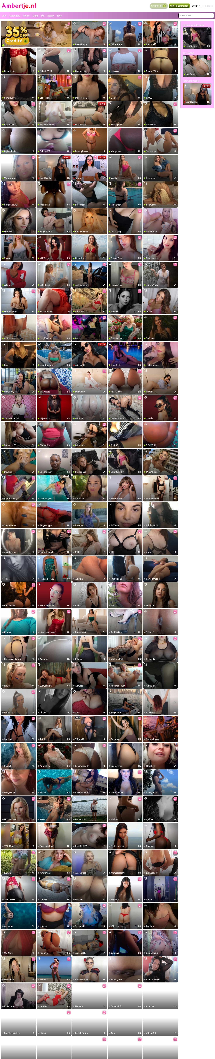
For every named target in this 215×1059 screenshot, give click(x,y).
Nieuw (26, 15)
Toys (59, 15)
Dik (42, 15)
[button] (196, 6)
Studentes (14, 15)
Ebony (50, 15)
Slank (35, 15)
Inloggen (209, 6)
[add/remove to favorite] (74, 23)
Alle (4, 15)
